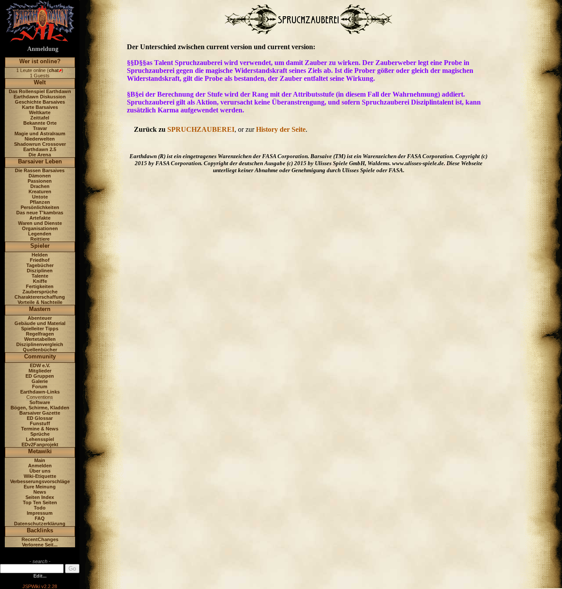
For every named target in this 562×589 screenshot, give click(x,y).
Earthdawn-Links (40, 391)
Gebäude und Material (39, 323)
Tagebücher (40, 265)
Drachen (40, 186)
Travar (40, 128)
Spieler (40, 245)
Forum (39, 386)
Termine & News (39, 428)
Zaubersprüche (40, 291)
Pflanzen (40, 202)
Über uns (39, 470)
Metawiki (40, 451)
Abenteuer (40, 318)
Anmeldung (42, 49)
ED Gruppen (39, 376)
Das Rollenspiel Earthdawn (40, 91)
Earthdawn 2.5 (39, 149)
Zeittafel (39, 117)
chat (54, 70)
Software (39, 402)
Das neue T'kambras (39, 212)
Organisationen (40, 228)
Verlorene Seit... (40, 544)
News (39, 492)
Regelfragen (40, 333)
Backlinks (40, 530)
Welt (40, 82)
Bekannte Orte (40, 123)
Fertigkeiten (40, 286)
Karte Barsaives (40, 107)
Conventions (39, 397)
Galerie (40, 381)
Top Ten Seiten (40, 502)
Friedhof (40, 260)
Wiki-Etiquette (40, 476)
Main (39, 460)
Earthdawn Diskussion (40, 96)
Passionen (40, 181)
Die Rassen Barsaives (40, 170)
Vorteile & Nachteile (40, 302)
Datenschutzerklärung (39, 523)
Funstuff (40, 423)
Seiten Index (39, 497)
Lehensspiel (40, 439)
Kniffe (40, 281)
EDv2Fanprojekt (40, 444)
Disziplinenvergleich (39, 344)
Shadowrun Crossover (40, 144)
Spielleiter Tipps (39, 328)
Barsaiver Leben (40, 161)
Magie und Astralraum (39, 133)
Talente (40, 275)
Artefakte (39, 217)
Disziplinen (40, 270)
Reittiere (40, 239)
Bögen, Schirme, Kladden (40, 407)
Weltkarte (39, 112)
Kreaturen (40, 191)
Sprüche (40, 434)
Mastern (39, 309)
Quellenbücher (40, 349)
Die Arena (40, 154)
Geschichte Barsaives (40, 102)
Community (40, 356)
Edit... (40, 575)
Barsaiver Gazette (39, 413)
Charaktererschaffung (39, 297)
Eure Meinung (40, 486)
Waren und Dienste (40, 223)
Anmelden (40, 465)
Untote (40, 196)
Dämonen (40, 175)
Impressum (40, 513)
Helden (40, 254)
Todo (40, 507)
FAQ (40, 518)
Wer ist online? (40, 61)
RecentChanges (40, 539)
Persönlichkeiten (40, 207)
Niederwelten (40, 138)
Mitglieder (40, 370)
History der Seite (281, 129)
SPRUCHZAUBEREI (200, 129)
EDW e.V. (40, 365)
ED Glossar (40, 418)
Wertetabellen (40, 339)
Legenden (39, 233)
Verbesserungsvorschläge (40, 481)
